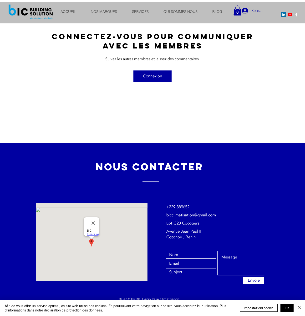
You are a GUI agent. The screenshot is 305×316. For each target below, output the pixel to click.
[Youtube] (290, 14)
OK (287, 307)
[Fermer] (299, 308)
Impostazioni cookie (259, 307)
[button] (237, 10)
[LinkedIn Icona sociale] (283, 14)
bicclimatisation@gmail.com (191, 215)
